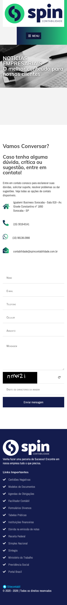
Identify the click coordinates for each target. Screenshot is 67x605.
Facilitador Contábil (18, 501)
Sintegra (12, 550)
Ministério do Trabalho (20, 557)
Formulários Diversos (19, 508)
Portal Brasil (15, 572)
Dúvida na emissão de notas (23, 529)
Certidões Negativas (19, 479)
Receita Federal (16, 536)
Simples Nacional (18, 543)
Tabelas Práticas (17, 515)
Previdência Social (18, 564)
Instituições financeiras (21, 522)
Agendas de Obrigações (21, 494)
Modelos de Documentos (21, 487)
